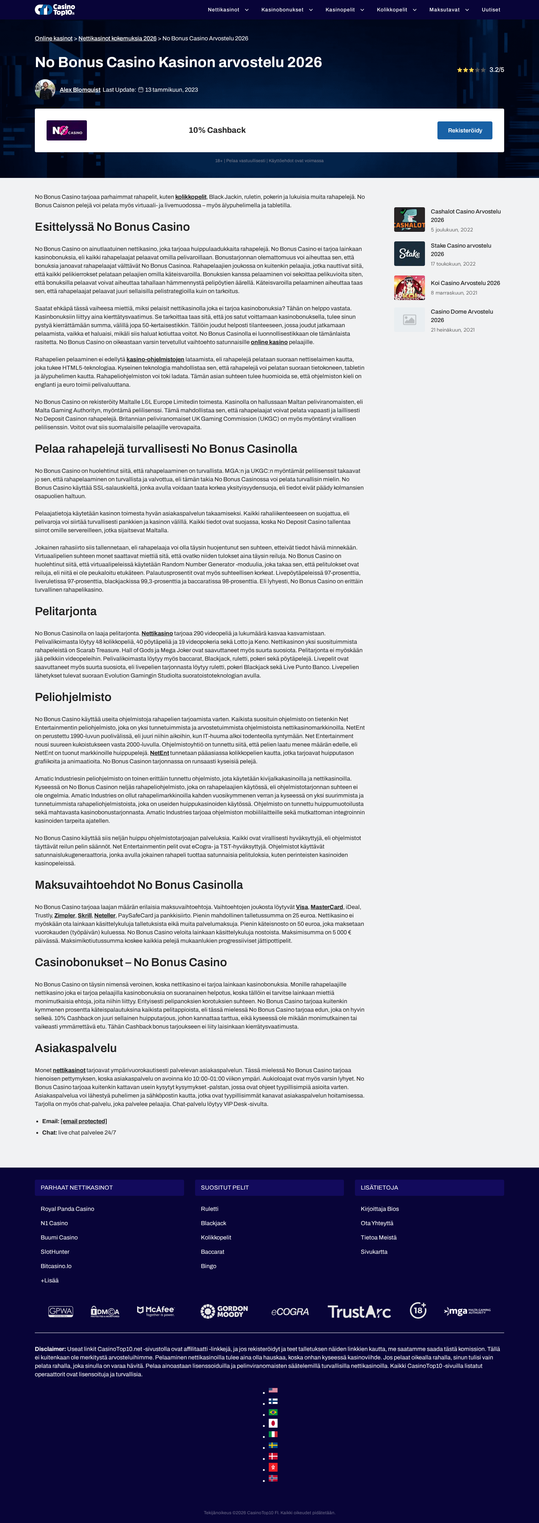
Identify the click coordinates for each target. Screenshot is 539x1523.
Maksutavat (444, 9)
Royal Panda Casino (67, 1209)
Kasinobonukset (282, 9)
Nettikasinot (223, 9)
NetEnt (159, 753)
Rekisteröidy (465, 130)
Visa (302, 907)
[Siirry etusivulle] (55, 10)
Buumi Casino (59, 1237)
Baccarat (212, 1252)
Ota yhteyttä (377, 1223)
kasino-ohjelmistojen (155, 359)
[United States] (273, 1392)
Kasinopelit (340, 9)
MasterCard (327, 907)
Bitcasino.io (56, 1266)
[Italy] (273, 1436)
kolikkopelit (190, 197)
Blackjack (213, 1223)
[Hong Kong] (273, 1470)
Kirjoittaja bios (380, 1209)
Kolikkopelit (392, 9)
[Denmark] (273, 1459)
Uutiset (491, 9)
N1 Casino (54, 1223)
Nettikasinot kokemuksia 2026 (117, 38)
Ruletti (210, 1209)
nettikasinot (69, 1070)
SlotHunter (55, 1252)
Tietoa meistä (379, 1237)
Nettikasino (157, 633)
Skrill (85, 915)
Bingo (208, 1266)
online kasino (269, 342)
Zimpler (64, 915)
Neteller (104, 915)
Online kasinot (54, 38)
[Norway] (273, 1481)
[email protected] (83, 1121)
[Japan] (273, 1425)
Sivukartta (374, 1252)
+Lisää (50, 1280)
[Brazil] (273, 1414)
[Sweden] (273, 1448)
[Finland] (273, 1403)
